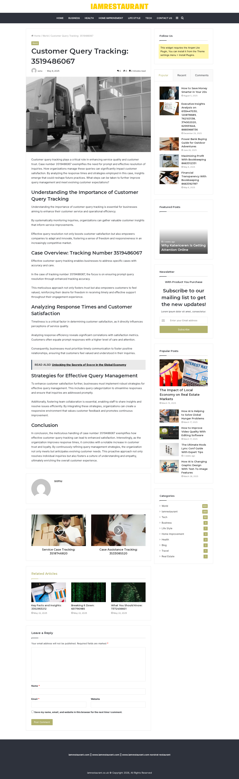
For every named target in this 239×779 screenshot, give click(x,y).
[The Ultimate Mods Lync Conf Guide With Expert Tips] (169, 449)
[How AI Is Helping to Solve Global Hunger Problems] (169, 416)
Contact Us (164, 18)
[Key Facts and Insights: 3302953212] (48, 592)
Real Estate (168, 556)
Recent (181, 75)
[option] (184, 234)
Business (74, 18)
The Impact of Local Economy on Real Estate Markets (180, 394)
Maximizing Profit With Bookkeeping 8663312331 (193, 159)
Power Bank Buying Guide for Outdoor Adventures (194, 143)
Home (60, 18)
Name (35, 685)
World (46, 35)
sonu (58, 481)
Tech (148, 18)
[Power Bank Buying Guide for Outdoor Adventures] (169, 143)
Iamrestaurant (170, 511)
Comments (202, 75)
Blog (164, 545)
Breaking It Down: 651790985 (82, 607)
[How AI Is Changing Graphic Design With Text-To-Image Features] (169, 466)
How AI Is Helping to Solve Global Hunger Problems (192, 415)
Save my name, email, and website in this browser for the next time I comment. (78, 712)
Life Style (134, 18)
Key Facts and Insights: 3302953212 (46, 607)
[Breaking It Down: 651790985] (88, 592)
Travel (165, 550)
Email (35, 699)
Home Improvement (111, 18)
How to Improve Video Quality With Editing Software (193, 431)
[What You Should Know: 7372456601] (128, 592)
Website (95, 699)
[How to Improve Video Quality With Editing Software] (169, 432)
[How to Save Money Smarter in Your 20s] (169, 93)
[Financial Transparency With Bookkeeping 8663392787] (169, 177)
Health (89, 18)
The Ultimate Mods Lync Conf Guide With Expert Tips (193, 448)
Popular (163, 75)
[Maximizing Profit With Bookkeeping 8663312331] (169, 160)
